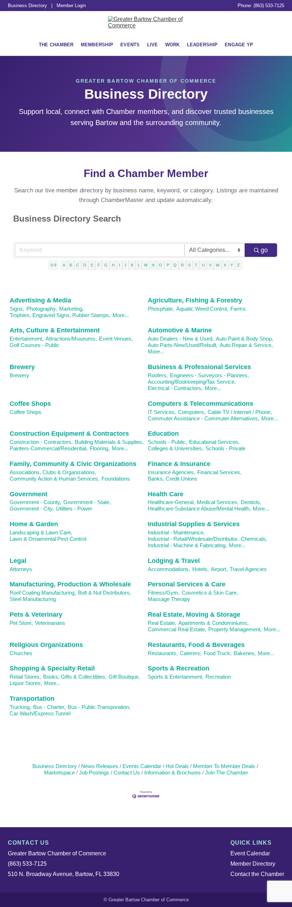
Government (28, 494)
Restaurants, (163, 653)
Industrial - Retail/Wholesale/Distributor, (193, 539)
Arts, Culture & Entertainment (55, 330)
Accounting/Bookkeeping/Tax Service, (192, 382)
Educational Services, (214, 442)
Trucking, (20, 707)
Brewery (22, 366)
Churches (21, 653)
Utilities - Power (74, 509)
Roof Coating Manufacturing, (43, 593)
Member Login (71, 5)
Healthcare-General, (171, 502)
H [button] (113, 265)
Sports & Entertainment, (175, 677)
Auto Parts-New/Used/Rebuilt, (183, 345)
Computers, (191, 412)
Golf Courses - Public (34, 345)
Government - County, (35, 502)
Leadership (202, 44)
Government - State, (87, 502)
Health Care (165, 494)
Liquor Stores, (26, 683)
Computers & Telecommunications (200, 403)
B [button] (70, 265)
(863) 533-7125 (27, 864)
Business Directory (27, 5)
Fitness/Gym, (163, 593)
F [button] (99, 265)
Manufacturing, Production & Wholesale (70, 584)
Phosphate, (161, 309)
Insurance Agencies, (171, 472)
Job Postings (94, 772)
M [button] (145, 265)
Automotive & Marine (180, 330)
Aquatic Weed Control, (202, 309)
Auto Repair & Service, (246, 345)
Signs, (17, 309)
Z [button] (238, 265)
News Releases (99, 766)
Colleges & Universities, (175, 448)
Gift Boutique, (124, 677)
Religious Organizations (46, 644)
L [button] (139, 265)
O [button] (160, 265)
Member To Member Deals (224, 766)
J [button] (125, 265)
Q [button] (175, 265)
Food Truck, (217, 653)
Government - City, (32, 509)
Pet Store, (21, 623)
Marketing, (71, 309)
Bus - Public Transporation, (99, 707)
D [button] (84, 265)
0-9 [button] (53, 265)
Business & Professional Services (199, 366)
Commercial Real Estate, (177, 629)
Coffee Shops (30, 403)
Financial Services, (219, 472)
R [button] (182, 265)
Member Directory (252, 864)
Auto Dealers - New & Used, (181, 339)
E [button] (92, 265)
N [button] (153, 265)
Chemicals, (254, 539)
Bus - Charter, (49, 707)
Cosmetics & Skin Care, (210, 593)
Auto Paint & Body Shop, (244, 339)
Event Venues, (116, 339)
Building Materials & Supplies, (109, 442)
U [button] (203, 265)
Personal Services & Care (186, 584)
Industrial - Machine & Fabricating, (187, 545)
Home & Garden (34, 524)
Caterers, (191, 653)
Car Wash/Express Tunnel (40, 713)
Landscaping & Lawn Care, (41, 532)
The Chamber (56, 44)
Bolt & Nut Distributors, (104, 593)
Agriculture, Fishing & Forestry (195, 300)
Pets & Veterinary (36, 614)
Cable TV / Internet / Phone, (240, 412)
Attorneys (21, 569)
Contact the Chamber (257, 874)
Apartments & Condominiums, (213, 623)
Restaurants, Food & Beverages (196, 644)
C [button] (77, 265)
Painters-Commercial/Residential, (49, 448)
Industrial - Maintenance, (176, 532)
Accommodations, (169, 569)
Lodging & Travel (174, 560)
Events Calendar (141, 766)
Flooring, (100, 448)
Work (172, 44)
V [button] (210, 265)
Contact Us (127, 772)
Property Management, (235, 629)
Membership (97, 44)
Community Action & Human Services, (54, 479)
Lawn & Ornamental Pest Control (48, 539)
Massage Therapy (169, 599)
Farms (238, 309)
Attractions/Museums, (71, 339)
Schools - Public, (167, 442)
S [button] (189, 265)
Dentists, (251, 502)
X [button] (225, 265)
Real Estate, (162, 623)
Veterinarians (50, 623)
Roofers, (158, 375)
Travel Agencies (248, 569)
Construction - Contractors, (41, 442)
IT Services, (162, 412)
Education (163, 433)
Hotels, (200, 569)
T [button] (196, 265)
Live (152, 44)
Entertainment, (26, 339)
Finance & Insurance (179, 463)
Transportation (32, 698)
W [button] (217, 265)
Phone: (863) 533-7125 (261, 5)
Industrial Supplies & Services (194, 524)
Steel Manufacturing (33, 599)
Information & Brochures (172, 772)
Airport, (219, 569)
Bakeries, (245, 653)
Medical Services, (218, 502)
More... (121, 315)
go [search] (264, 250)
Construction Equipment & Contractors (69, 433)
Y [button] (231, 265)
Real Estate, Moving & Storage (194, 614)
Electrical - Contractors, (175, 388)
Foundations (115, 479)
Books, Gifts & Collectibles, (74, 677)
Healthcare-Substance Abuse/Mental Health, (199, 509)
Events (130, 44)
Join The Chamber (226, 772)
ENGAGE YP (239, 44)
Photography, (41, 309)
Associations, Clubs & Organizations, (53, 472)
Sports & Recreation (178, 668)
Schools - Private (225, 448)
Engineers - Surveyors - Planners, (209, 375)
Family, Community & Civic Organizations (73, 463)
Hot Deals (177, 766)
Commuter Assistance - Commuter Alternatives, (203, 418)
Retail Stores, (25, 677)
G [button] (106, 265)
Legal (18, 560)
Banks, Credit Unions (172, 479)
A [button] (64, 265)
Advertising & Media (40, 300)
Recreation (218, 677)
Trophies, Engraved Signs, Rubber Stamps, (60, 315)
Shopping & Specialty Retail (52, 668)
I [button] (119, 265)
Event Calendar (250, 853)
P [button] (168, 265)
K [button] (132, 265)
